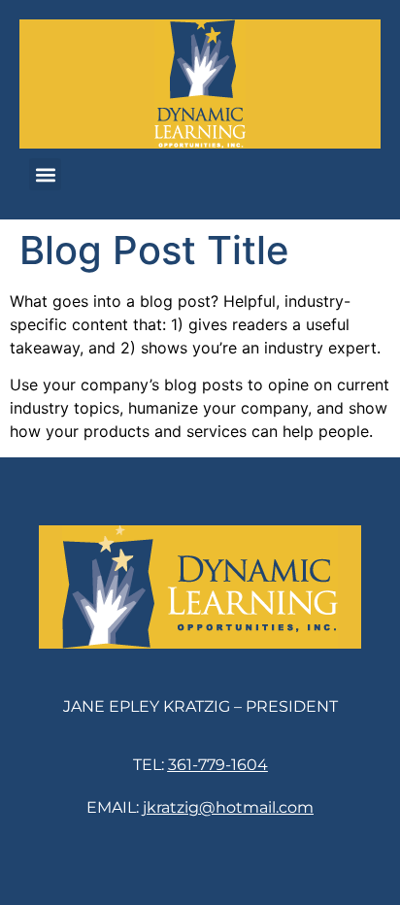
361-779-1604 (218, 764)
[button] (45, 174)
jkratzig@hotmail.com (228, 807)
